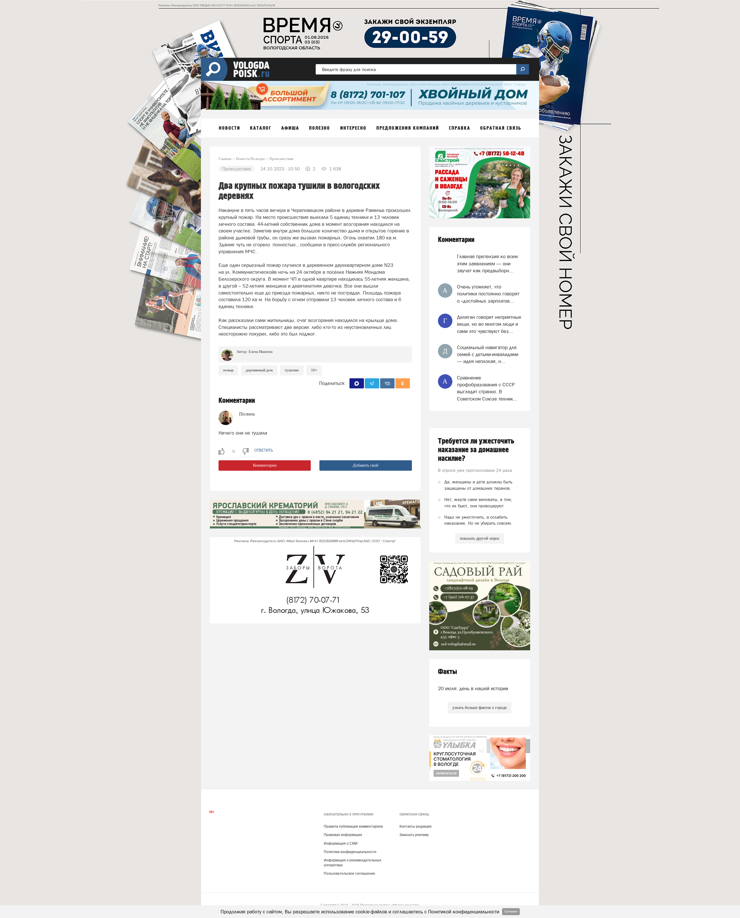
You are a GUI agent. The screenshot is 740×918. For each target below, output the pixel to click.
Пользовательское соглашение (349, 874)
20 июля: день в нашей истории (473, 688)
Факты (447, 672)
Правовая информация (343, 835)
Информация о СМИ (341, 843)
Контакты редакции (415, 826)
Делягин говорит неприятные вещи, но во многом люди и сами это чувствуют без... (489, 324)
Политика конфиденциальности (350, 852)
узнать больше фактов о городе (479, 707)
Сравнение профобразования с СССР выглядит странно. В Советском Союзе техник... (487, 388)
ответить (263, 450)
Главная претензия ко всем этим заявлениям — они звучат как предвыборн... (487, 263)
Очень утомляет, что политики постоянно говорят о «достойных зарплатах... (488, 294)
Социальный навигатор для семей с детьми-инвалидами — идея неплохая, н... (487, 354)
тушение (292, 370)
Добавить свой (365, 465)
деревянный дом (259, 370)
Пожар (228, 370)
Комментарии (265, 465)
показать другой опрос (480, 538)
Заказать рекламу (414, 835)
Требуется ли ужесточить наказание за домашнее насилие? (476, 450)
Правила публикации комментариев (353, 826)
